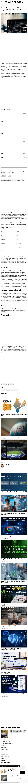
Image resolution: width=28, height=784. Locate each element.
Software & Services (5, 756)
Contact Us (3, 745)
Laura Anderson (5, 515)
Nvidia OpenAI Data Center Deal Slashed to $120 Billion (13, 604)
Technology (3, 760)
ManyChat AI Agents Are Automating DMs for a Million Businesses (13, 694)
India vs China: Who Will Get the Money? (10, 437)
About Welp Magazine (5, 741)
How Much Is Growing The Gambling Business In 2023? (14, 460)
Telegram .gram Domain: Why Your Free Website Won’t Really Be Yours (13, 514)
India (2, 390)
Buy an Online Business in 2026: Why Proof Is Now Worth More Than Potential (13, 672)
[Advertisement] (14, 48)
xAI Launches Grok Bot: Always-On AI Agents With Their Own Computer (13, 582)
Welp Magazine (9, 464)
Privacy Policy (3, 747)
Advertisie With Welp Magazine (7, 743)
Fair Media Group (22, 778)
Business (3, 5)
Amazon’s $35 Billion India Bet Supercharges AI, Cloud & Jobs (14, 415)
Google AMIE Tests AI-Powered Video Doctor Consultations (11, 626)
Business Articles (9, 5)
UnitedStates (15, 390)
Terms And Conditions (5, 749)
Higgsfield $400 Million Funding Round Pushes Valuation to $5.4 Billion (14, 559)
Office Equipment (4, 754)
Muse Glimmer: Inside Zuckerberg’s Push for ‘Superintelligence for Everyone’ (11, 649)
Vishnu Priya (4, 493)
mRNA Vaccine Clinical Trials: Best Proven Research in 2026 (14, 491)
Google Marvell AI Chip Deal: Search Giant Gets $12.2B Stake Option (13, 536)
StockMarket (8, 390)
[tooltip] (1, 384)
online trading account (13, 75)
